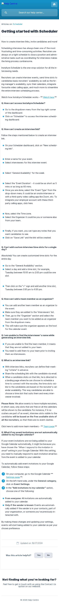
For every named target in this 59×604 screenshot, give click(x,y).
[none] (9, 4)
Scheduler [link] (17, 24)
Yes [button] (39, 555)
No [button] (48, 555)
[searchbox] (29, 12)
